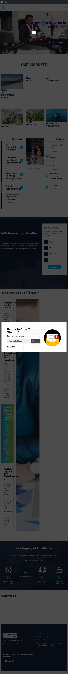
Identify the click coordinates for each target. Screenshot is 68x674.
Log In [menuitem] (7, 2)
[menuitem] (2, 2)
